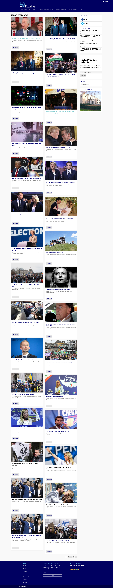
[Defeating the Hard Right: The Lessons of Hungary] (27, 61)
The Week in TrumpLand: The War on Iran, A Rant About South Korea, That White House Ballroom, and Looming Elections (90, 49)
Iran (25, 9)
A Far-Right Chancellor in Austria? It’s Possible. (23, 360)
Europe (32, 74)
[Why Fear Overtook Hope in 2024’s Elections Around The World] (27, 167)
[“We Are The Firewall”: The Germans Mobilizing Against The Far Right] (27, 273)
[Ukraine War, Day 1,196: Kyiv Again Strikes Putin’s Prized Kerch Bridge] (27, 132)
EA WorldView (24, 586)
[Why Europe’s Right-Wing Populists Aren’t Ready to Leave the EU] (27, 488)
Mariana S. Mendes (50, 433)
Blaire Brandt (15, 111)
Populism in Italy (21, 432)
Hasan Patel (15, 40)
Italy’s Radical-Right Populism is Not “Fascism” (57, 504)
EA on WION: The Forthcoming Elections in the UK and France (60, 218)
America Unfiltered (60, 9)
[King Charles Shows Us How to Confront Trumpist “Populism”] (27, 26)
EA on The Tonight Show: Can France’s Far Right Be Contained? (60, 182)
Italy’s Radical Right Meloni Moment (54, 396)
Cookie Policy (25, 582)
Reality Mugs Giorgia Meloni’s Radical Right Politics (58, 289)
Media (40, 252)
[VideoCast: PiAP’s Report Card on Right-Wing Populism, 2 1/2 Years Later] (61, 455)
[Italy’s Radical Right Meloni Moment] (61, 385)
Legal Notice (25, 571)
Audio (23, 252)
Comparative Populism (28, 467)
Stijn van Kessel (16, 501)
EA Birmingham (28, 74)
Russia (32, 147)
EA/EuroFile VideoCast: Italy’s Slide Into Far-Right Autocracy (26, 429)
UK (37, 40)
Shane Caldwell (49, 364)
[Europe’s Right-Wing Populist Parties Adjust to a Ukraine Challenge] (27, 452)
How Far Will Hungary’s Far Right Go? (54, 252)
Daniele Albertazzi (16, 467)
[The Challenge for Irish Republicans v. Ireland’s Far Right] (61, 350)
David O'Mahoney (16, 396)
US (29, 9)
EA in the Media (73, 9)
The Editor (24, 568)
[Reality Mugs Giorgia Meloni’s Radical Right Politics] (61, 277)
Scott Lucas (15, 147)
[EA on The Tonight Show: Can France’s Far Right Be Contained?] (61, 170)
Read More (15, 47)
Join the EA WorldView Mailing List (89, 61)
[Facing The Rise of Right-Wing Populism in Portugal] (61, 419)
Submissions (25, 574)
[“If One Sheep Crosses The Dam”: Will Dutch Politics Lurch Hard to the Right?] (61, 312)
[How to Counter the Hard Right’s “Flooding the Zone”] (61, 136)
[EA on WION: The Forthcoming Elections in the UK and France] (61, 206)
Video (59, 43)
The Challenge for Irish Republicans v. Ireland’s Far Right (59, 362)
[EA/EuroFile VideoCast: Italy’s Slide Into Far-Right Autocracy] (27, 417)
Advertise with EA (26, 576)
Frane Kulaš (15, 361)
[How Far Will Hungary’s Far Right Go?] (61, 241)
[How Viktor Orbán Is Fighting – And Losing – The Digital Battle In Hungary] (27, 96)
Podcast (83, 9)
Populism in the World (32, 40)
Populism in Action (25, 40)
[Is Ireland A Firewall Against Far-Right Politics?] (27, 382)
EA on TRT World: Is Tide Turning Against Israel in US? (90, 40)
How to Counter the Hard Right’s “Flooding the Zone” (58, 147)
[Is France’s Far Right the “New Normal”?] (27, 202)
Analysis (23, 74)
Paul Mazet (15, 216)
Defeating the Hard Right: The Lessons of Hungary (23, 73)
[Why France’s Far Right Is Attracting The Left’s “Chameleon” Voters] (27, 310)
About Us (24, 565)
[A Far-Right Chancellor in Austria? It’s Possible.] (27, 348)
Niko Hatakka (49, 542)
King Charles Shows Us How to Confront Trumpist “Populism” (26, 38)
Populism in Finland (69, 542)
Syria (21, 9)
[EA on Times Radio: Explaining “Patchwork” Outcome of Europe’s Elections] (27, 237)
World (33, 9)
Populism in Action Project (45, 9)
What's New (22, 112)
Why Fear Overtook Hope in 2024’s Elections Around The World (26, 178)
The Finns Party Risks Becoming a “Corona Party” (57, 540)
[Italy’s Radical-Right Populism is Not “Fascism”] (61, 493)
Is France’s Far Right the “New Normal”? (21, 214)
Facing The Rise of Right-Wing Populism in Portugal (58, 431)
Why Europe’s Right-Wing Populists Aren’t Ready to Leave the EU (27, 499)
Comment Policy (25, 579)
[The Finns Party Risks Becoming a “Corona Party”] (61, 529)
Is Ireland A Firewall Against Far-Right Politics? (23, 394)
